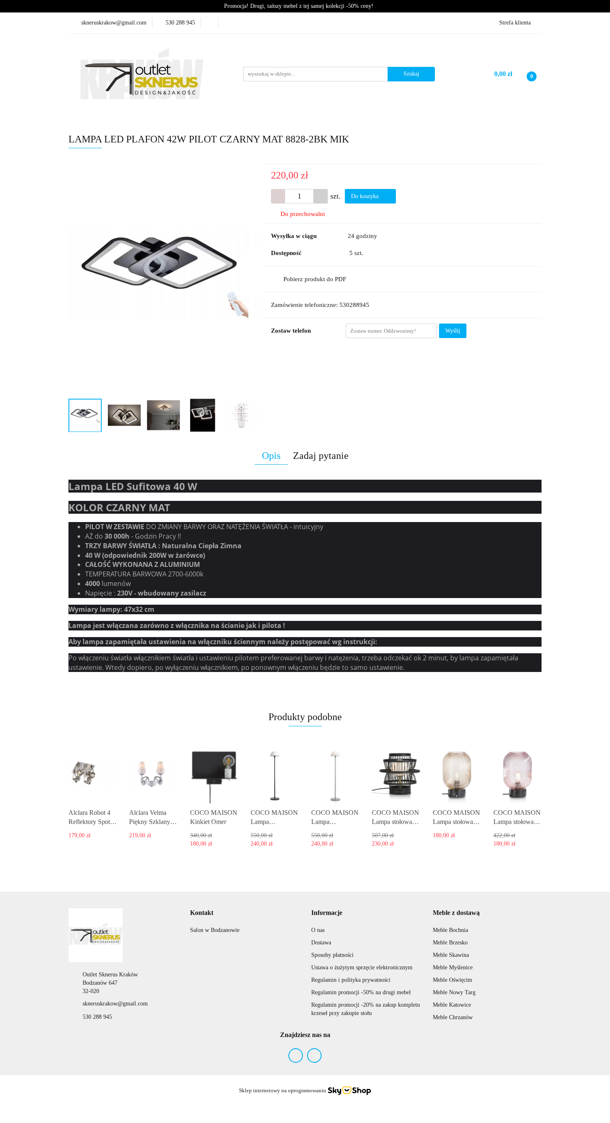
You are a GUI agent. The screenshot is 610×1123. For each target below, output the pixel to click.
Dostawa (321, 942)
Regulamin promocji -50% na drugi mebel (361, 992)
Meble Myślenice (453, 967)
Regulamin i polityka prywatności (350, 980)
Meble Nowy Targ (454, 992)
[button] (201, 913)
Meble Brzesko (450, 942)
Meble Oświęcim (452, 980)
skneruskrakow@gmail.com (115, 1003)
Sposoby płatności (332, 955)
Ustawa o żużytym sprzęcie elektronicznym (361, 967)
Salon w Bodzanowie (214, 930)
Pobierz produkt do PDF (314, 279)
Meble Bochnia (450, 930)
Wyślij (452, 331)
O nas (318, 930)
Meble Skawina (451, 955)
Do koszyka (365, 196)
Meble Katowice (452, 1005)
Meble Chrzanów (453, 1017)
